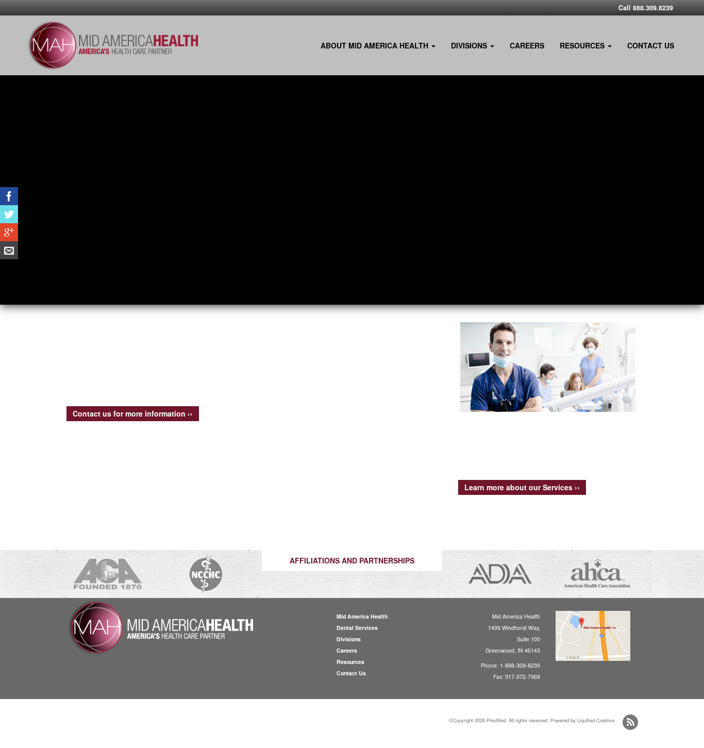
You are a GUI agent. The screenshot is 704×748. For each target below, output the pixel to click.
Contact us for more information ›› (133, 413)
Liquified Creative (595, 720)
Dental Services (357, 627)
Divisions (470, 45)
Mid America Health (362, 616)
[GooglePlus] (9, 232)
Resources (583, 45)
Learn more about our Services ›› (522, 487)
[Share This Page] (9, 250)
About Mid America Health (375, 45)
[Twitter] (9, 214)
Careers (527, 45)
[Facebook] (9, 196)
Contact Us (650, 45)
